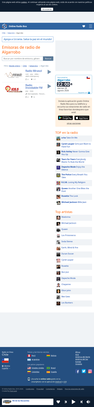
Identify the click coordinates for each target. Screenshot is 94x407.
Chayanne (66, 284)
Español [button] (5, 368)
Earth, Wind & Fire (69, 247)
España (54, 372)
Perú (33, 355)
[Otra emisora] (81, 402)
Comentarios (50, 389)
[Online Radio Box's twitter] (84, 371)
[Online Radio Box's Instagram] (90, 371)
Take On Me (69, 137)
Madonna (65, 217)
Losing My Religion (73, 182)
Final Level (13, 391)
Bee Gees (65, 296)
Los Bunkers (67, 302)
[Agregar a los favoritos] (58, 402)
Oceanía (78, 364)
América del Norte (82, 357)
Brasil (53, 368)
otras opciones (74, 123)
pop (31, 74)
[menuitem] (15, 66)
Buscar (48, 58)
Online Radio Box (18, 26)
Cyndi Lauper (67, 259)
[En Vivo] (49, 72)
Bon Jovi (65, 272)
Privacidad (40, 389)
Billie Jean (73, 202)
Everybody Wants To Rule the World (73, 160)
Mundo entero (14, 66)
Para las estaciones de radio (74, 389)
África (77, 352)
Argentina (36, 359)
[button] (74, 402)
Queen (64, 229)
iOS (65, 382)
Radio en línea (7, 353)
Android (58, 382)
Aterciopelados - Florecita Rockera (39, 94)
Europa (78, 361)
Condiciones (30, 389)
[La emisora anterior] (66, 402)
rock (26, 74)
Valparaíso (33, 66)
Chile (25, 66)
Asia (77, 354)
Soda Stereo (67, 241)
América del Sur (81, 359)
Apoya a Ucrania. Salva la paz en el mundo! (28, 39)
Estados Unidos (38, 368)
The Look (69, 196)
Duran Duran (67, 253)
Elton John (66, 290)
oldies (37, 74)
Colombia (35, 372)
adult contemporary (32, 76)
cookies (24, 2)
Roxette (65, 266)
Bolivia (53, 355)
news (31, 91)
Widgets (60, 389)
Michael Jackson (68, 223)
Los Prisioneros (68, 235)
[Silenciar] (89, 402)
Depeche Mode (68, 278)
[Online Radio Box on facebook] (77, 371)
